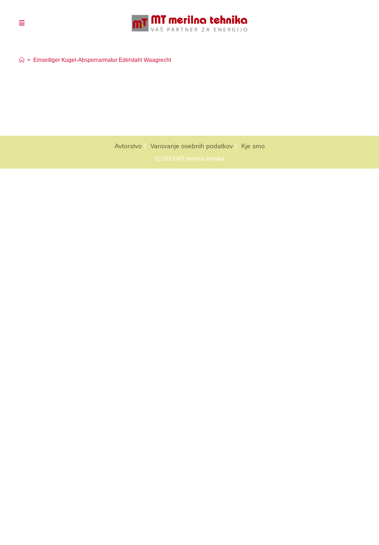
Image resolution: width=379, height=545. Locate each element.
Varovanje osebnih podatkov (191, 146)
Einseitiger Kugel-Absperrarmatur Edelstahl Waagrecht (102, 60)
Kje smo (253, 146)
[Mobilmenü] (21, 23)
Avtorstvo (128, 146)
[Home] (21, 60)
